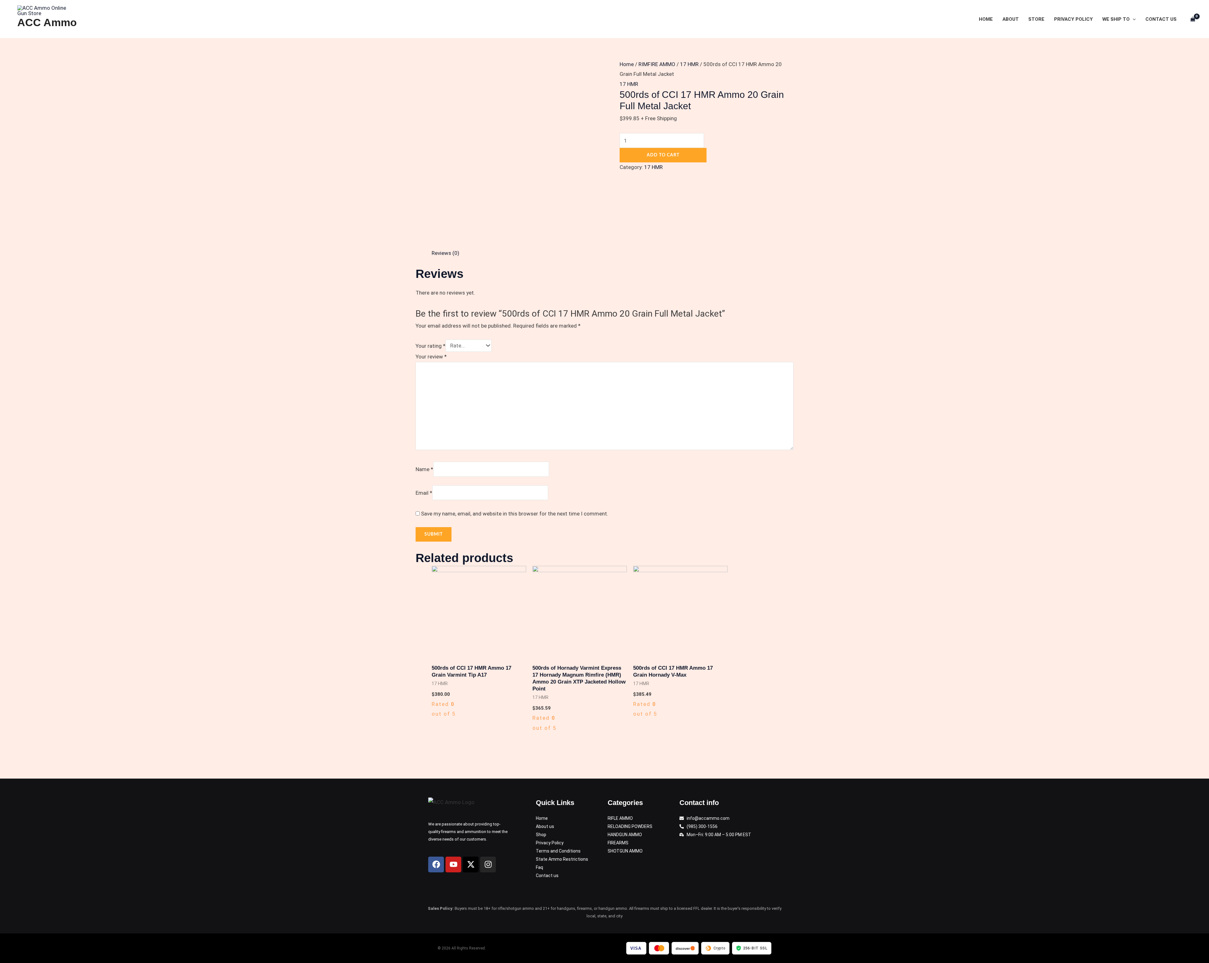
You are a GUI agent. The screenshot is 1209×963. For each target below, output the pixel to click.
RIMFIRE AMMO (657, 64)
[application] (1133, 19)
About (1010, 19)
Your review (431, 356)
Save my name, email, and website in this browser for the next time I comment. (514, 513)
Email (424, 493)
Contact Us (1161, 19)
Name (424, 469)
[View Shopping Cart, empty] (1193, 19)
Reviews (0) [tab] (445, 253)
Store (1036, 19)
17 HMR (689, 64)
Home (986, 19)
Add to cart (663, 155)
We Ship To (1116, 19)
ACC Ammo (47, 22)
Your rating (431, 345)
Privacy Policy (1073, 19)
